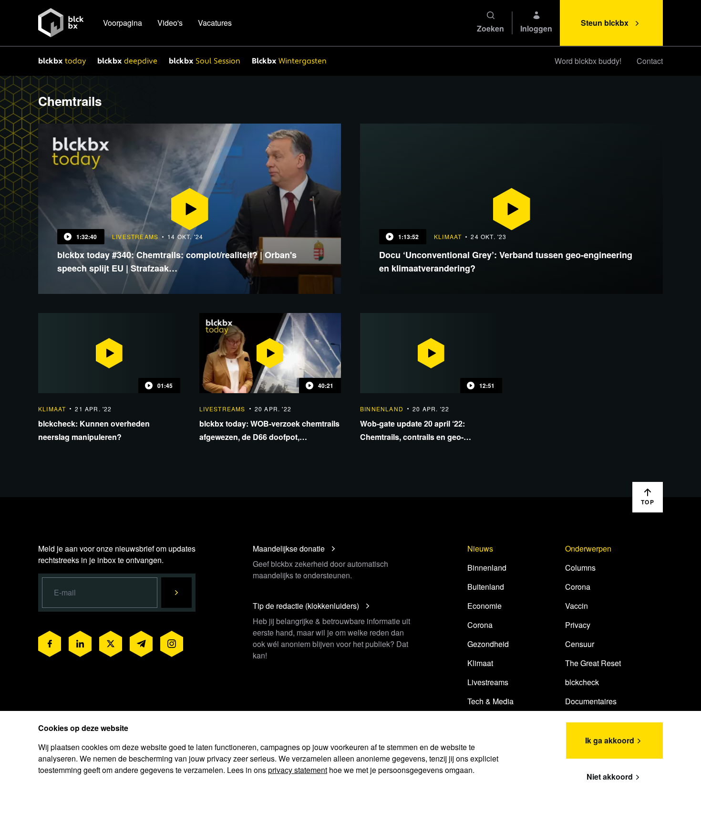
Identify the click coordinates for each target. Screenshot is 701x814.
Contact (650, 60)
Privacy (577, 624)
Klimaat (480, 662)
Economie (484, 605)
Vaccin (576, 605)
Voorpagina (122, 22)
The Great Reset (593, 662)
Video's (170, 22)
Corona (480, 624)
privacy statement (297, 769)
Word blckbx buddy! (588, 60)
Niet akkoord (610, 776)
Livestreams (487, 682)
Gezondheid (488, 643)
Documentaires (591, 701)
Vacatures (215, 22)
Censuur (579, 643)
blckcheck (582, 682)
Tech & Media (490, 701)
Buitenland (485, 586)
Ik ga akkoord (609, 740)
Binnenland (486, 567)
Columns (580, 567)
